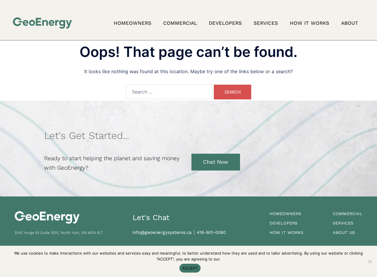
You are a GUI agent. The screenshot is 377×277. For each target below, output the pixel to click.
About (349, 23)
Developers (225, 23)
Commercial (180, 23)
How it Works (309, 23)
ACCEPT (190, 268)
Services (266, 23)
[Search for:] (169, 91)
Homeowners (132, 23)
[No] (370, 261)
